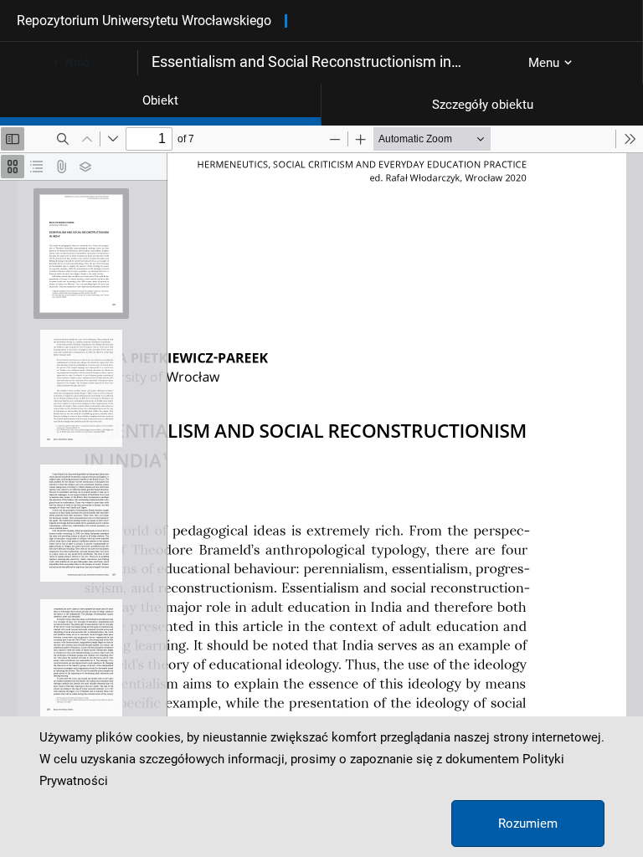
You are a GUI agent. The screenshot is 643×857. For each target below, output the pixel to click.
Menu (543, 62)
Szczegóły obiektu (482, 104)
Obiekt (160, 100)
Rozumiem (528, 823)
